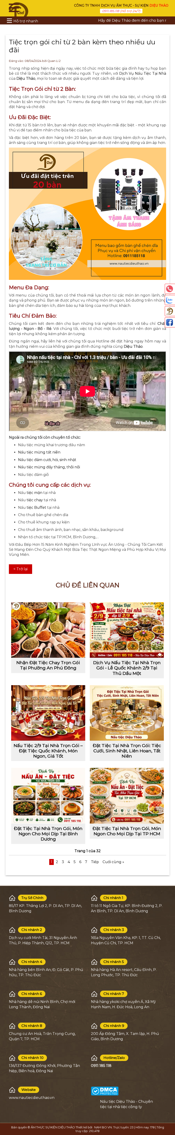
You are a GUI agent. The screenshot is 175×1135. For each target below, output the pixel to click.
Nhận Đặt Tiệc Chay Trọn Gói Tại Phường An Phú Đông (48, 665)
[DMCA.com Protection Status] (104, 1091)
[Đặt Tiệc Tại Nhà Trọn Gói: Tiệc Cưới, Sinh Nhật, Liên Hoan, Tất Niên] (127, 713)
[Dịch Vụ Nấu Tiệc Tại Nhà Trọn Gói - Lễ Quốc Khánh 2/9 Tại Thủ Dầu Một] (127, 630)
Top (169, 1112)
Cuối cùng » (113, 862)
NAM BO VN (103, 1127)
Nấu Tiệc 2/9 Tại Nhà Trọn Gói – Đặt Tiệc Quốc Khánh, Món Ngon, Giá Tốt (48, 751)
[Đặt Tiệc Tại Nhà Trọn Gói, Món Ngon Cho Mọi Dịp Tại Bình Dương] (48, 796)
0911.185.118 (110, 11)
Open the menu (14, 8)
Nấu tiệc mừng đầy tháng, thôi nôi (49, 467)
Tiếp (95, 862)
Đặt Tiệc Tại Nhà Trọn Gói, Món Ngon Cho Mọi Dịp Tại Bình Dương (48, 834)
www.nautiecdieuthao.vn (31, 1097)
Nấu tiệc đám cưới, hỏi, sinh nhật (47, 460)
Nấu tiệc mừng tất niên (39, 452)
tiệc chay (34, 500)
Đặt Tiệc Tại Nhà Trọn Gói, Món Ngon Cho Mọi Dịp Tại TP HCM (127, 831)
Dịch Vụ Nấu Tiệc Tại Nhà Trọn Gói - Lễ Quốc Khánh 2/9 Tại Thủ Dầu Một (127, 668)
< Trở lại (20, 569)
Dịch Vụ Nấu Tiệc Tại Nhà (142, 73)
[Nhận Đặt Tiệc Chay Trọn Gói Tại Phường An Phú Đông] (48, 630)
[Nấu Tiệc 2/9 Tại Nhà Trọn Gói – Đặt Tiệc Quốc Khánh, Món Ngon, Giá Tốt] (48, 713)
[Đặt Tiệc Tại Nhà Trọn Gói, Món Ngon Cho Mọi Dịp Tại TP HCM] (127, 796)
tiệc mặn (34, 493)
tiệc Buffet (37, 507)
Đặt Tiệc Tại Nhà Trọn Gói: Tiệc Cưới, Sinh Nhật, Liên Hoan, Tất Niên (127, 751)
